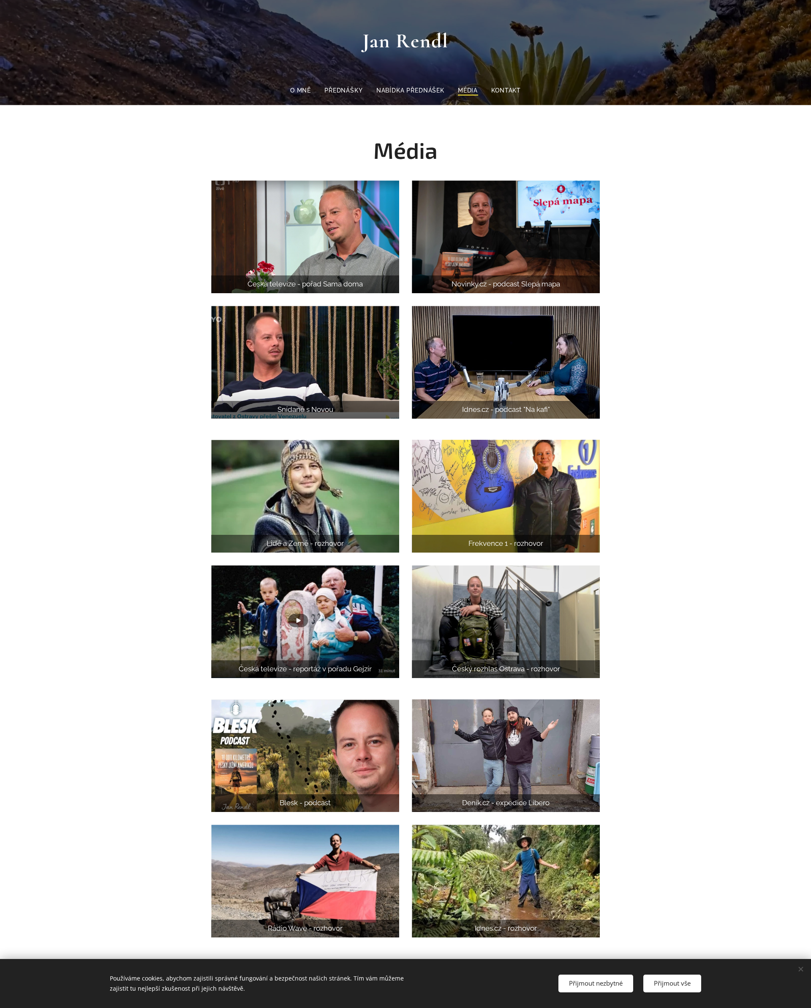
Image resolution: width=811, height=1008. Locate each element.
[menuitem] (304, 90)
